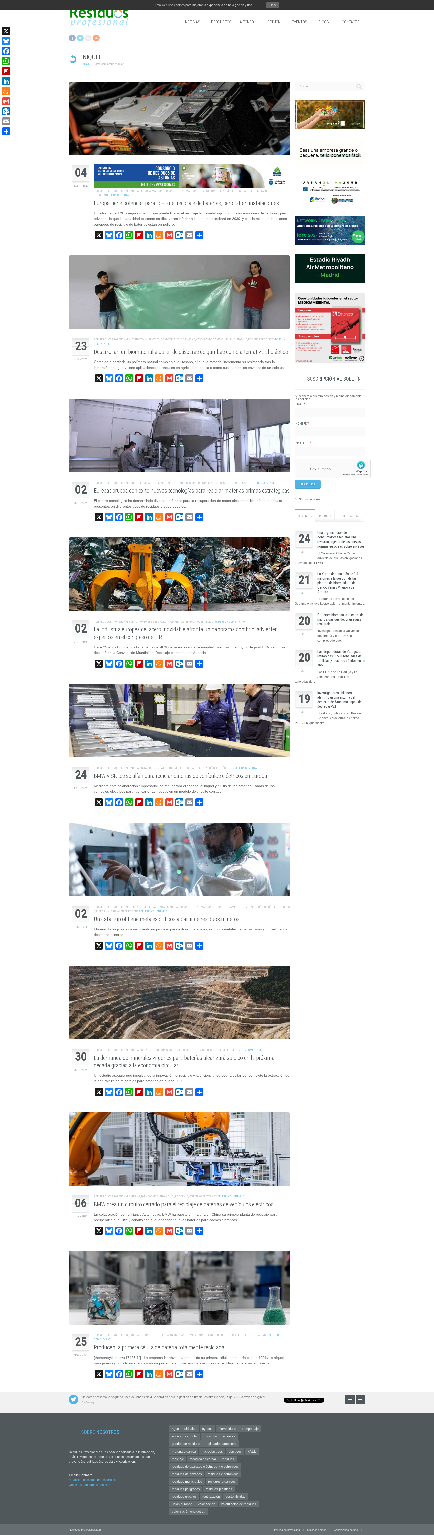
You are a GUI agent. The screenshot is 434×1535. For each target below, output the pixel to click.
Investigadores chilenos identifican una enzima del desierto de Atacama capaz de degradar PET (339, 700)
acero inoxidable (140, 621)
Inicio (86, 63)
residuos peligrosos (186, 1489)
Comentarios (348, 516)
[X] (6, 31)
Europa (146, 191)
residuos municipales (187, 1481)
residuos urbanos (184, 1496)
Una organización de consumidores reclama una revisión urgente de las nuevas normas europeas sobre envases (341, 539)
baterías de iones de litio (145, 1335)
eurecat (145, 483)
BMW (144, 1196)
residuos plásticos (219, 1489)
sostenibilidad (235, 1496)
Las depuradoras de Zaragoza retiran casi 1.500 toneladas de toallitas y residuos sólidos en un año (341, 658)
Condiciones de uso (346, 1529)
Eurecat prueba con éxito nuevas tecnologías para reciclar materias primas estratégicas (192, 490)
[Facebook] (6, 51)
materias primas (183, 621)
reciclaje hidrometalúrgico (255, 191)
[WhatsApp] (6, 61)
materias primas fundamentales (222, 907)
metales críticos (256, 907)
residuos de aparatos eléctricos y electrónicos (205, 1466)
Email (301, 404)
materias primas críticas (168, 191)
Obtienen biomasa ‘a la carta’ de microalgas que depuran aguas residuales (340, 619)
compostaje (250, 1429)
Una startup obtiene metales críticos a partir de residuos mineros (166, 919)
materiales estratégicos (174, 483)
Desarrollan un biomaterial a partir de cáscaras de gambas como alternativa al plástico (191, 352)
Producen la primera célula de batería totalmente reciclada (159, 1347)
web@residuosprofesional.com (90, 1485)
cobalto (134, 483)
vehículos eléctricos (220, 768)
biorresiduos (227, 1429)
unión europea (182, 1504)
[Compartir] (6, 131)
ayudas (207, 1429)
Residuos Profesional (113, 191)
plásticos (235, 1451)
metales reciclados (203, 1335)
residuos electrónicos (223, 1474)
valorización (206, 1504)
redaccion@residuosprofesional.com (94, 1480)
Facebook (72, 38)
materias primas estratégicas (205, 191)
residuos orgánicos (261, 339)
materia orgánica (184, 1451)
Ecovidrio (210, 1436)
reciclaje (241, 483)
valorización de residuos (123, 911)
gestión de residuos (186, 1444)
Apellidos (304, 443)
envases (229, 1436)
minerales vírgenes (199, 1050)
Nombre (302, 423)
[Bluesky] (6, 41)
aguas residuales (184, 1429)
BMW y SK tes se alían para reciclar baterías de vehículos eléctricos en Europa (180, 776)
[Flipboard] (6, 71)
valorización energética (188, 1511)
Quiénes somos (317, 1529)
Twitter (80, 38)
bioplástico (187, 339)
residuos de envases (187, 1474)
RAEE (251, 1451)
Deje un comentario (119, 195)
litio (154, 483)
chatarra (164, 621)
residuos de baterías (254, 1335)
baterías (134, 191)
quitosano (240, 339)
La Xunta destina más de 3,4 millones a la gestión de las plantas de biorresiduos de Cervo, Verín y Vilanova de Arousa (337, 583)
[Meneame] (6, 91)
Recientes (305, 516)
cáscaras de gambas (209, 339)
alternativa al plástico (144, 339)
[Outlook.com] (6, 111)
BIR (155, 621)
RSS (96, 38)
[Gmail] (6, 101)
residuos (100, 195)
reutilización (211, 1496)
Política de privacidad (287, 1529)
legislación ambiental (221, 1444)
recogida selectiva (203, 1459)
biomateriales (169, 339)
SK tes (201, 768)
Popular (325, 516)
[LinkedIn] (6, 81)
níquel (230, 191)
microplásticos (212, 1451)
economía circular (165, 1050)
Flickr (88, 38)
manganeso (181, 1335)
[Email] (6, 121)
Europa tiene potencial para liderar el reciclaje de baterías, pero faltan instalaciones (186, 203)
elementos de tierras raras (147, 907)
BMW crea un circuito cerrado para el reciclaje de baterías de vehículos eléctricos (184, 1204)
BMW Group (148, 768)
